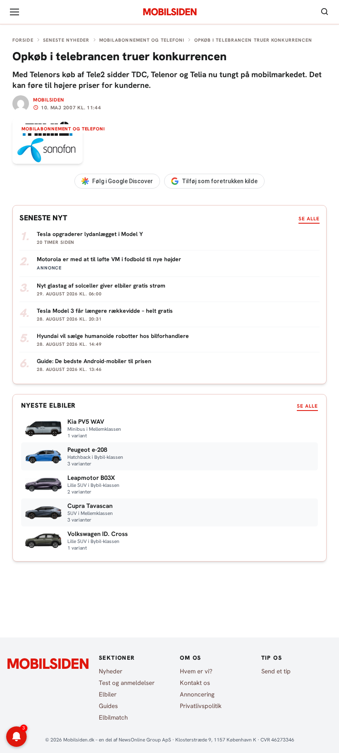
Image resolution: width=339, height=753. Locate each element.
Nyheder (110, 671)
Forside (22, 40)
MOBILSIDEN (170, 12)
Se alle (309, 218)
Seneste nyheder (66, 40)
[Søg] (324, 12)
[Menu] (14, 12)
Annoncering (197, 694)
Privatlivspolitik (201, 706)
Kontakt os (195, 683)
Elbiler (108, 694)
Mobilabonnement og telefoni (142, 40)
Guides (108, 706)
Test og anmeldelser (127, 683)
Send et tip (276, 671)
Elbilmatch (113, 717)
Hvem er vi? (196, 671)
